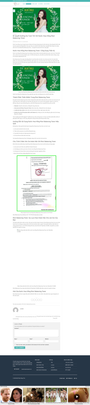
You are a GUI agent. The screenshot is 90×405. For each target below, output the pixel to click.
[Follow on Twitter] (73, 3)
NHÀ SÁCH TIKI (40, 365)
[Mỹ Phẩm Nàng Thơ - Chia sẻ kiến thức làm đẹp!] (16, 4)
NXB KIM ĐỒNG (40, 367)
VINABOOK (39, 362)
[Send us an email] (74, 3)
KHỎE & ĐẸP (34, 3)
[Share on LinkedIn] (41, 300)
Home (24, 3)
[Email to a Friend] (37, 300)
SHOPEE (52, 367)
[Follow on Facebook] (70, 3)
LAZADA (52, 365)
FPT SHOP (67, 369)
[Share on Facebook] (32, 300)
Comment (16, 328)
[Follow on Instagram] (71, 3)
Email (31, 338)
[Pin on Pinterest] (39, 300)
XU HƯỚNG (40, 3)
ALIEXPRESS (54, 369)
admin (27, 41)
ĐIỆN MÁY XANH (69, 365)
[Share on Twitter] (34, 300)
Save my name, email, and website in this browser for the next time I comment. (32, 344)
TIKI (52, 362)
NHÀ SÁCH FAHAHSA (41, 369)
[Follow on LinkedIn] (47, 378)
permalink (33, 304)
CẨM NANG (28, 3)
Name (15, 338)
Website (46, 338)
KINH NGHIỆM (46, 3)
